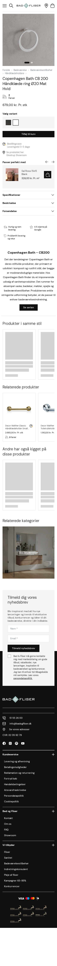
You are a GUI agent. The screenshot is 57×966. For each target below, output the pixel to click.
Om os (7, 824)
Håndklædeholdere (14, 73)
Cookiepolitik (11, 801)
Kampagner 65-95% (15, 880)
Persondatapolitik (14, 795)
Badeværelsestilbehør (41, 70)
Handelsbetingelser (15, 784)
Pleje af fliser (11, 875)
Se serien (28, 307)
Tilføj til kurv (28, 134)
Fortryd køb (10, 778)
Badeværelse (20, 70)
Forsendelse (10, 211)
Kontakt (8, 818)
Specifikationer (11, 195)
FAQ (6, 829)
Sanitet (8, 857)
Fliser (7, 852)
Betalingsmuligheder (15, 767)
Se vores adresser (19, 729)
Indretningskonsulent (16, 869)
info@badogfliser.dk (21, 723)
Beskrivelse (9, 203)
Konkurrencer (12, 886)
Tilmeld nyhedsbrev (23, 648)
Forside (6, 70)
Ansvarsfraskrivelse (15, 790)
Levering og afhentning (17, 761)
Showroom (10, 835)
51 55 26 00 (16, 718)
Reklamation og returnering (19, 773)
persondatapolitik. (22, 678)
